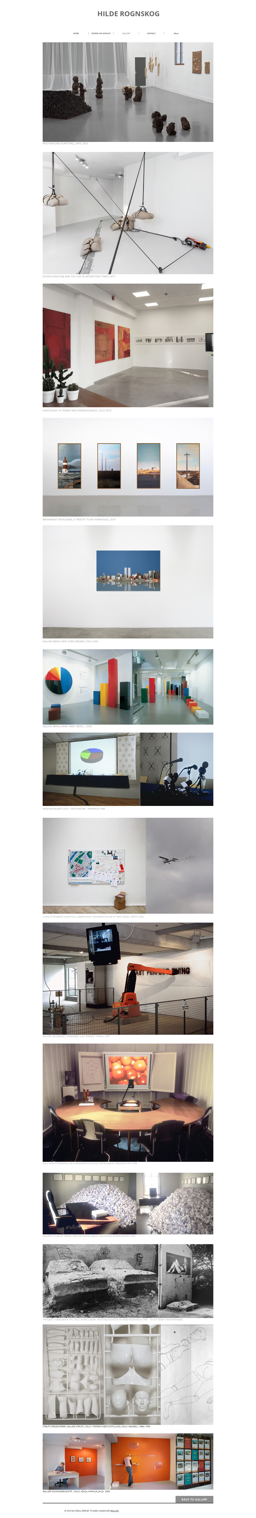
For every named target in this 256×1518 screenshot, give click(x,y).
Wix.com (115, 1510)
